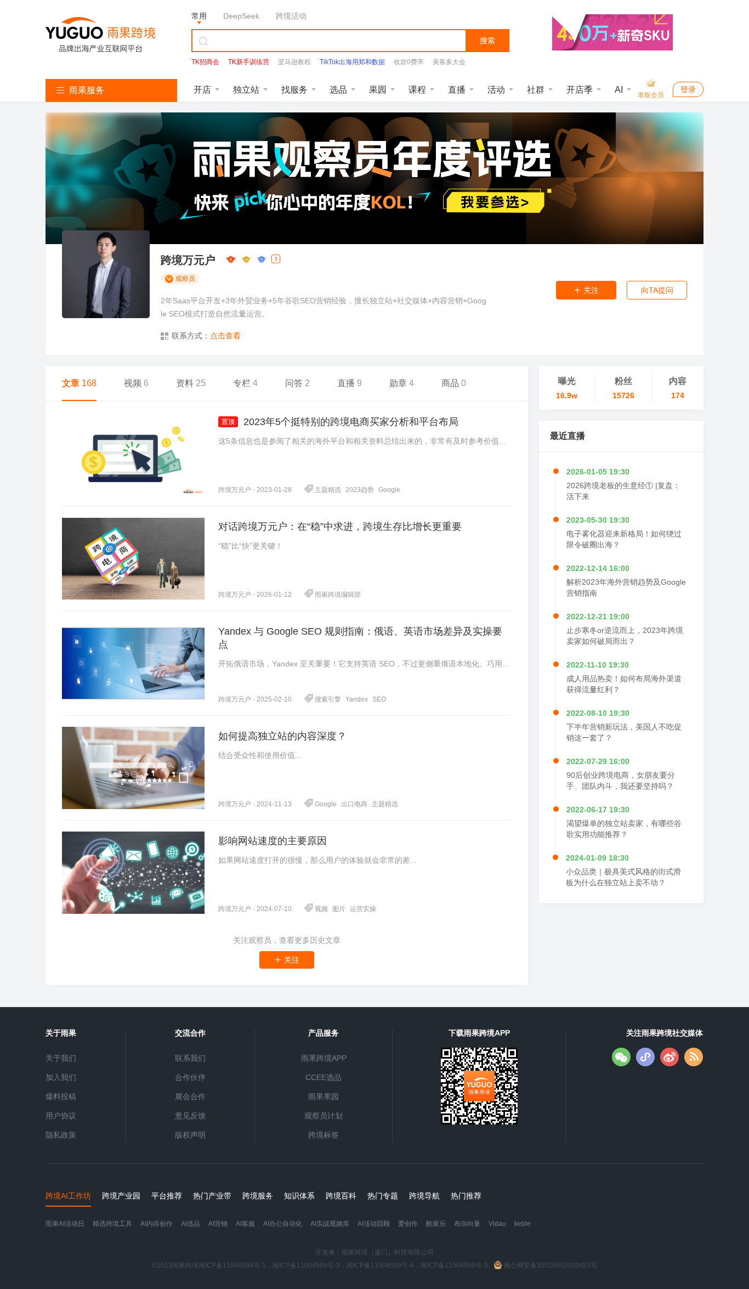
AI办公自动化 (282, 1223)
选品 (338, 89)
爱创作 (408, 1223)
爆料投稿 (61, 1096)
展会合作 (190, 1096)
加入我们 (61, 1077)
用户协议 (61, 1115)
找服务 (294, 89)
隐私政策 (61, 1134)
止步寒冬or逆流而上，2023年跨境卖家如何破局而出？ (624, 636)
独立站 (246, 89)
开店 (202, 89)
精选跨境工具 (112, 1223)
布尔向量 (467, 1223)
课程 (417, 89)
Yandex (356, 699)
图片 (338, 909)
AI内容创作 (156, 1223)
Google (389, 490)
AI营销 (218, 1223)
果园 (378, 89)
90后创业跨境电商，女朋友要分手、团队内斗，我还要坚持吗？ (620, 780)
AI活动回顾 (374, 1223)
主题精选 (328, 490)
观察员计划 (323, 1115)
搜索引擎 (328, 699)
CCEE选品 (323, 1077)
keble (522, 1223)
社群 (535, 89)
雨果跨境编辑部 (338, 594)
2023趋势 (359, 490)
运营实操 (363, 909)
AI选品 (190, 1223)
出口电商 (354, 804)
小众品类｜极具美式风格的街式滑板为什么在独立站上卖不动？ (623, 877)
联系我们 (190, 1058)
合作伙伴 (190, 1077)
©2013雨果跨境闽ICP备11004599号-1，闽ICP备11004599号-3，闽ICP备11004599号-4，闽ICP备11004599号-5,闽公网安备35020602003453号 (374, 1265)
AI (619, 89)
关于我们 (61, 1058)
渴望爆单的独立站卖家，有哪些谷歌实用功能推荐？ (624, 829)
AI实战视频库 (329, 1223)
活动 (496, 89)
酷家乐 (436, 1223)
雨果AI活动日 (65, 1223)
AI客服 (245, 1223)
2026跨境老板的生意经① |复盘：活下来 (623, 491)
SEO (379, 699)
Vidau (497, 1223)
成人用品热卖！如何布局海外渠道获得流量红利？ (624, 684)
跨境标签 (323, 1134)
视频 (321, 909)
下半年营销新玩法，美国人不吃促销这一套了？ (624, 732)
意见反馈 (190, 1115)
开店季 (579, 89)
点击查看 (225, 335)
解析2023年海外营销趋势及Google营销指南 (626, 587)
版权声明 (190, 1134)
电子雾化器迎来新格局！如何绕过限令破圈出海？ (624, 539)
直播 (457, 89)
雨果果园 (323, 1096)
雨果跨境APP (324, 1058)
